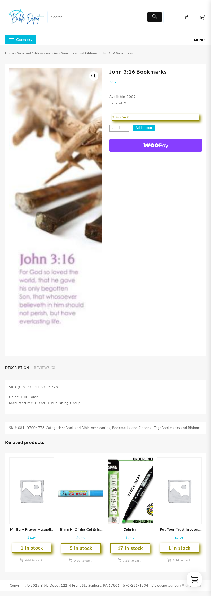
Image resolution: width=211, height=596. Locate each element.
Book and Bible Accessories (37, 53)
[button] (93, 76)
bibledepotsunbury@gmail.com (176, 585)
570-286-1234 (135, 585)
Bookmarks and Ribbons (79, 53)
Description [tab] (17, 368)
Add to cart (144, 128)
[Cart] (202, 17)
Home (9, 53)
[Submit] (154, 17)
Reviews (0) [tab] (44, 368)
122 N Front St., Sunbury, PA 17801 (90, 585)
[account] (186, 17)
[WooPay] (155, 145)
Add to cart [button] (34, 560)
